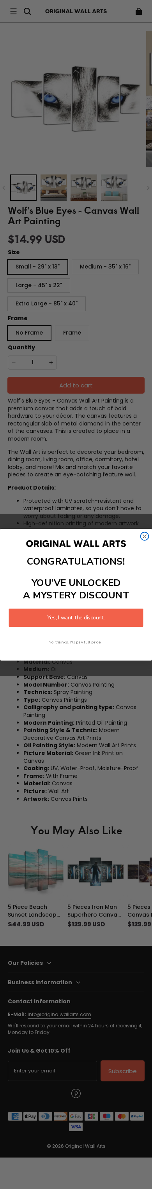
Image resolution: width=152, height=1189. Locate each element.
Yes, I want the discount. (75, 617)
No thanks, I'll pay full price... (75, 642)
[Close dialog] (145, 536)
